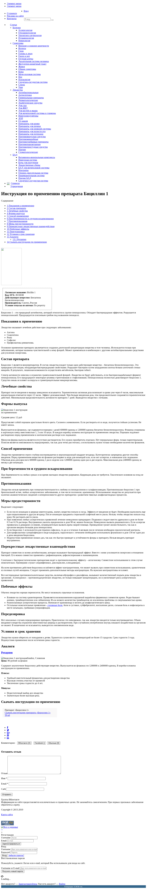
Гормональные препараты (31, 97)
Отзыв (4, 773)
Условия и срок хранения (20, 234)
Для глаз (22, 105)
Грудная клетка (25, 59)
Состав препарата (16, 208)
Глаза (21, 51)
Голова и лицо (25, 53)
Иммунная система (27, 160)
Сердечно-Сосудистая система (33, 180)
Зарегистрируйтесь (28, 884)
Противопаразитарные (29, 144)
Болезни (17, 27)
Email (4, 783)
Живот (21, 66)
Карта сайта (7, 814)
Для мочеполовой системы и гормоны (37, 113)
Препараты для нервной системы (34, 129)
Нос (20, 77)
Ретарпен (19, 239)
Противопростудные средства (33, 147)
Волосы (22, 48)
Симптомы (18, 43)
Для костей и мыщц (28, 110)
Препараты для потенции (30, 134)
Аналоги (12, 237)
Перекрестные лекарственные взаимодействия (30, 226)
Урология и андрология (29, 35)
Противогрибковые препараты (33, 142)
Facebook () (40, 743)
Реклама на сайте (15, 16)
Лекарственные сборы (29, 165)
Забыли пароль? (16, 855)
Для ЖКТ (23, 108)
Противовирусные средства (32, 136)
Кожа (21, 71)
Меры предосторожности (20, 224)
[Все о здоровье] (9, 827)
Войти (62, 884)
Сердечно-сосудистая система (33, 82)
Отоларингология (27, 33)
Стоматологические (28, 152)
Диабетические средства (30, 103)
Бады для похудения (28, 162)
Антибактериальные (28, 92)
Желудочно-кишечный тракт (32, 64)
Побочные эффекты (18, 229)
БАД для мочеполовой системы (33, 167)
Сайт (3, 789)
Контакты (12, 18)
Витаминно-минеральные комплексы (36, 157)
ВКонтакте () (24, 743)
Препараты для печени (29, 126)
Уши (20, 87)
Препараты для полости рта (32, 131)
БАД (15, 155)
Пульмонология (26, 38)
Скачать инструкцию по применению (27, 242)
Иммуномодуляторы (28, 116)
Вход (26, 11)
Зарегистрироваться (11, 844)
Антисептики (25, 95)
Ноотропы (23, 170)
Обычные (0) (53, 743)
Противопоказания (17, 221)
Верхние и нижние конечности (33, 46)
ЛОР (20, 118)
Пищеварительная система (31, 175)
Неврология (24, 40)
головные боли (54, 605)
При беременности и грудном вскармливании (30, 218)
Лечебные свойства (17, 211)
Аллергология (25, 30)
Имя (4, 778)
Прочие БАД (24, 178)
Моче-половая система (29, 74)
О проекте (12, 13)
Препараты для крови (29, 123)
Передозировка (16, 231)
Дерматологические (28, 100)
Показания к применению (20, 205)
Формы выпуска (16, 213)
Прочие (22, 149)
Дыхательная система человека (33, 61)
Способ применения (18, 216)
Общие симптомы (27, 69)
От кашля (23, 121)
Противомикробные (28, 139)
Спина (21, 84)
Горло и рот (24, 56)
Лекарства (18, 90)
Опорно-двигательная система (33, 173)
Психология (24, 79)
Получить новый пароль (12, 871)
